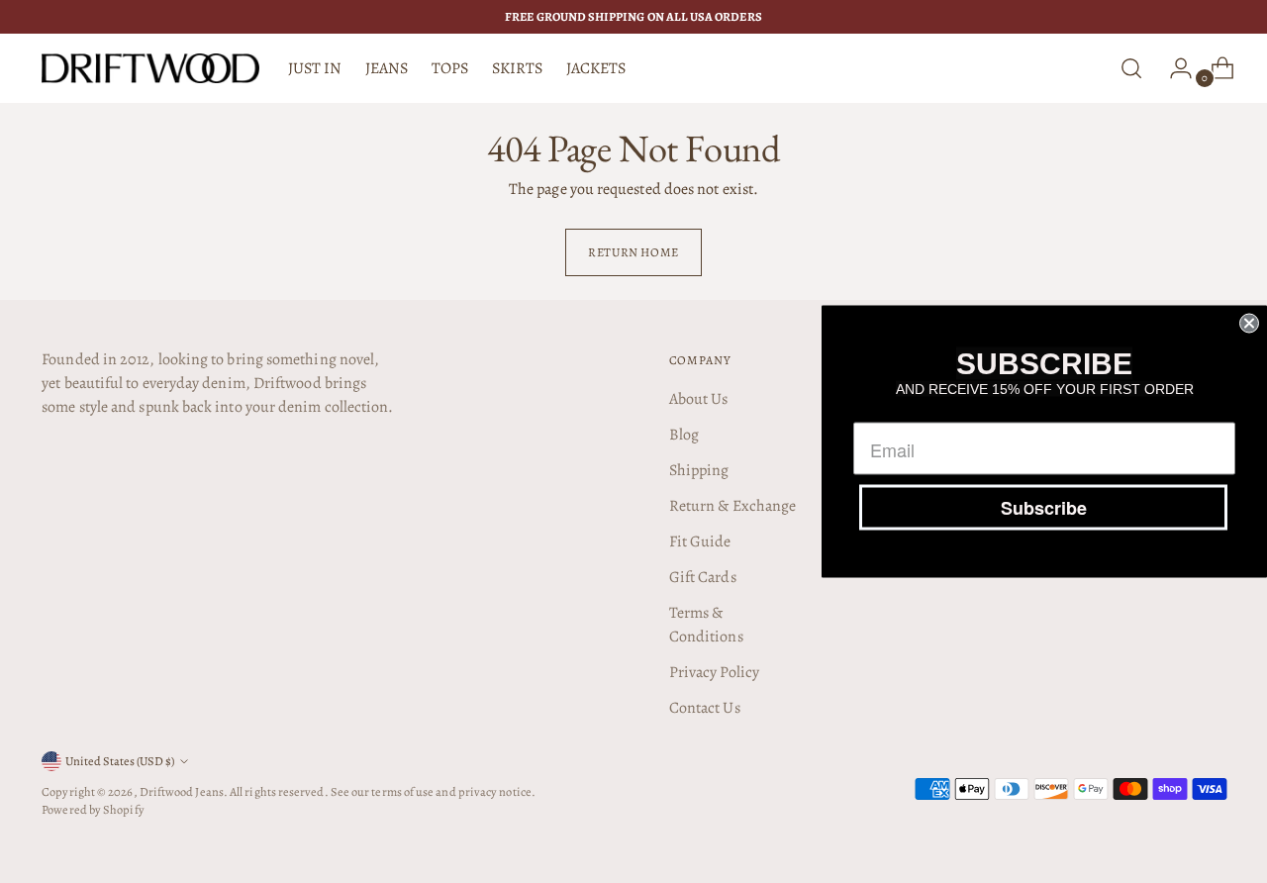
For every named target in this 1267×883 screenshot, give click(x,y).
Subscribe (1044, 508)
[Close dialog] (1249, 324)
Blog (684, 434)
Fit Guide (700, 541)
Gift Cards (702, 577)
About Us (699, 399)
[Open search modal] (1131, 68)
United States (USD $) (119, 760)
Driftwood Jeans (182, 791)
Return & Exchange (732, 506)
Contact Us (704, 708)
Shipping (699, 470)
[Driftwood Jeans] (150, 68)
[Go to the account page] (1173, 68)
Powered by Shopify (93, 809)
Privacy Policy (714, 672)
